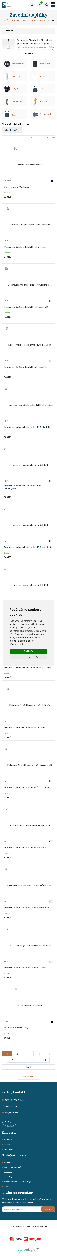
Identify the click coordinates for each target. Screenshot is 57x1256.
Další (28, 1067)
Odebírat (48, 1209)
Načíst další (28, 1076)
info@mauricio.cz (12, 1112)
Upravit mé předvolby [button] (28, 657)
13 (44, 1060)
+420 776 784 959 (12, 1106)
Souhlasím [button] (28, 651)
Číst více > (28, 53)
